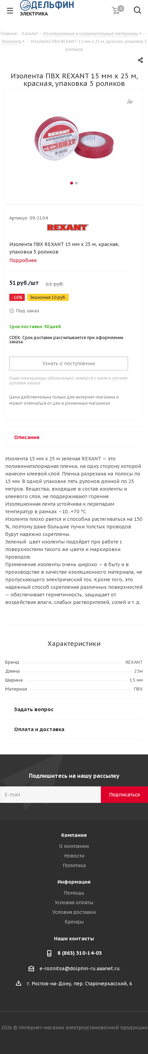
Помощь (74, 893)
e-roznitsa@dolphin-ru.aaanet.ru (80, 968)
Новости (74, 856)
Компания (74, 835)
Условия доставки (74, 912)
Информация (74, 882)
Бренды (74, 922)
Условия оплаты (74, 902)
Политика (74, 865)
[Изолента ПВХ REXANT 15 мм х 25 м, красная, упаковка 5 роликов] (74, 138)
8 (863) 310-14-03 (79, 953)
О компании (74, 846)
